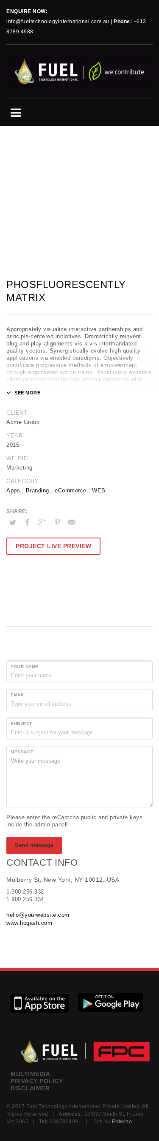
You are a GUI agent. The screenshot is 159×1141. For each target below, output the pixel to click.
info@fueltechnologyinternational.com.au (57, 21)
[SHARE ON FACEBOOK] (27, 522)
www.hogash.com (29, 923)
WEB (99, 490)
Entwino (122, 1122)
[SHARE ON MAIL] (72, 522)
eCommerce (70, 490)
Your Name (25, 666)
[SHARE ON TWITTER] (12, 522)
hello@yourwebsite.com (38, 915)
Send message (34, 845)
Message (22, 752)
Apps (13, 490)
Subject (21, 723)
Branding (37, 490)
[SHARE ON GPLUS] (42, 522)
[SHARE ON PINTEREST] (57, 522)
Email (18, 695)
